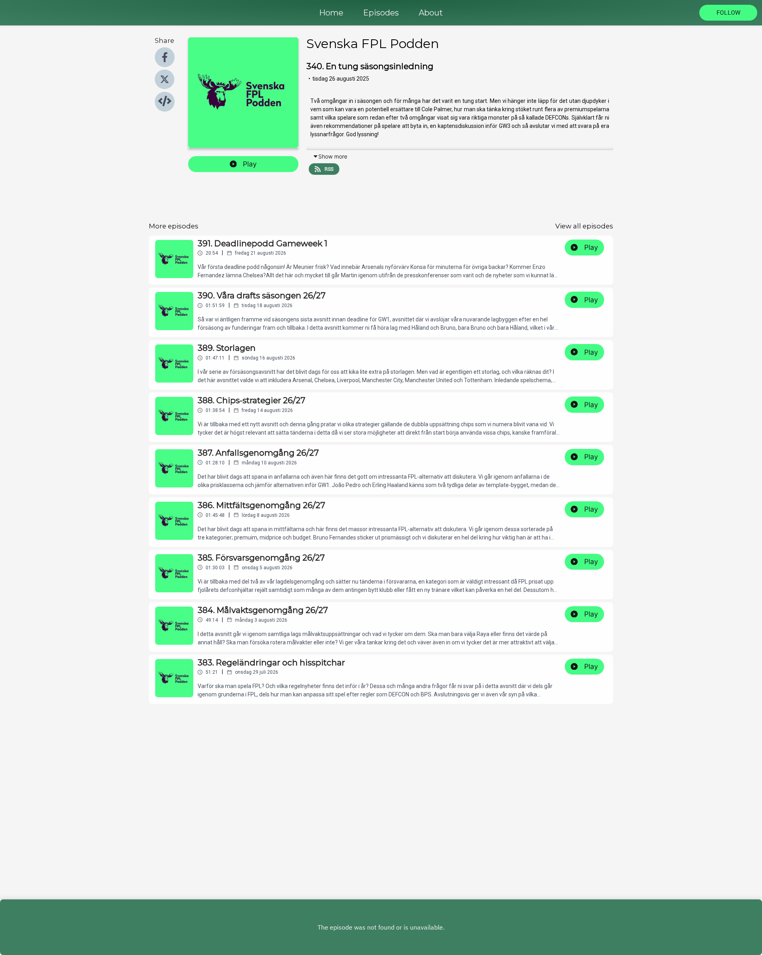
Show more (332, 156)
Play (250, 164)
